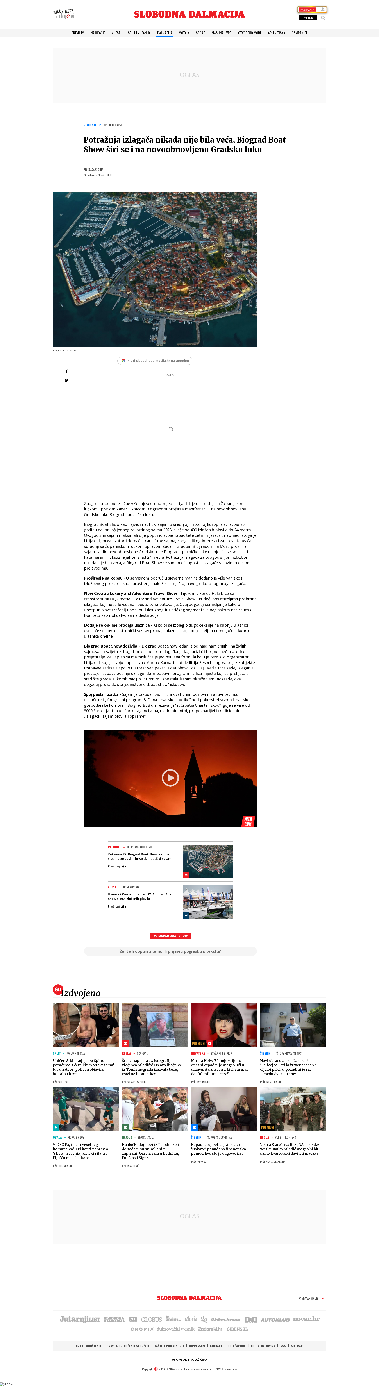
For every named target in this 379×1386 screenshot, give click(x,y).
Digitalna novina (263, 1345)
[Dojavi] (64, 14)
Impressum (197, 1345)
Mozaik (184, 33)
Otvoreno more (249, 33)
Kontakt (216, 1345)
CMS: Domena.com (226, 1369)
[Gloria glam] (204, 1319)
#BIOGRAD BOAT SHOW (170, 936)
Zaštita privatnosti (169, 1345)
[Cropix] (142, 1328)
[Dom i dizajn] (251, 1319)
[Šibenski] (237, 1328)
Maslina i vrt (222, 33)
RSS (283, 1345)
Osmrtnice (299, 33)
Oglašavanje (237, 1345)
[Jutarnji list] (79, 1319)
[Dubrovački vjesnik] (176, 1328)
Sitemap (297, 1345)
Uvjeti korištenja (88, 1345)
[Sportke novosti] (133, 1319)
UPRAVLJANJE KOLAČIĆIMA (189, 1359)
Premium (78, 33)
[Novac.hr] (306, 1319)
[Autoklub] (275, 1319)
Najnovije (98, 33)
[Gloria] (191, 1319)
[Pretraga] (323, 18)
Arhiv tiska (276, 33)
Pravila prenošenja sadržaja (128, 1345)
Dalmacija (164, 33)
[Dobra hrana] (226, 1319)
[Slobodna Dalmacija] (189, 14)
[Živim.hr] (173, 1319)
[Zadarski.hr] (210, 1328)
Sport (200, 33)
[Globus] (152, 1319)
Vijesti (116, 33)
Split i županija (139, 33)
